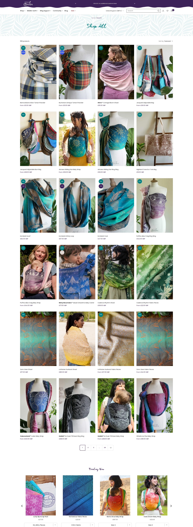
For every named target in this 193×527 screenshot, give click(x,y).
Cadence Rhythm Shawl (106, 303)
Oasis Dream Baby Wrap (152, 517)
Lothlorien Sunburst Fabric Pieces (109, 369)
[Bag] (172, 11)
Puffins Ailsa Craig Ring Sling (146, 236)
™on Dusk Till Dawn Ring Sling (71, 436)
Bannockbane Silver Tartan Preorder (32, 103)
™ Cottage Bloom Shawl (108, 103)
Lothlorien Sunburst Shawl (68, 369)
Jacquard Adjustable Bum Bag (30, 169)
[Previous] (22, 506)
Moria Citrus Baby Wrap (115, 517)
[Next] (110, 448)
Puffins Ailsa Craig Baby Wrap (30, 303)
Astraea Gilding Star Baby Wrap (70, 169)
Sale (72, 11)
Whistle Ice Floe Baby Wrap (146, 436)
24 (105, 447)
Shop (22, 11)
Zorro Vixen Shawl (26, 369)
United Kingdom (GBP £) (114, 11)
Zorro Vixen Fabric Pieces (145, 369)
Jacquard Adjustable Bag (145, 103)
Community (57, 11)
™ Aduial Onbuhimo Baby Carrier (76, 303)
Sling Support (45, 11)
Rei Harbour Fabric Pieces (78, 517)
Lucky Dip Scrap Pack (40, 517)
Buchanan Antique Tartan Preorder (71, 103)
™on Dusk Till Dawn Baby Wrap (111, 436)
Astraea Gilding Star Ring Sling (108, 169)
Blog (66, 11)
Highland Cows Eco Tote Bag (146, 169)
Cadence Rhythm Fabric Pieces (148, 303)
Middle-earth (32, 11)
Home (93, 18)
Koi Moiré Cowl (103, 236)
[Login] (163, 11)
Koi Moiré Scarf (25, 236)
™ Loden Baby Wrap (32, 436)
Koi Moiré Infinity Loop (66, 236)
